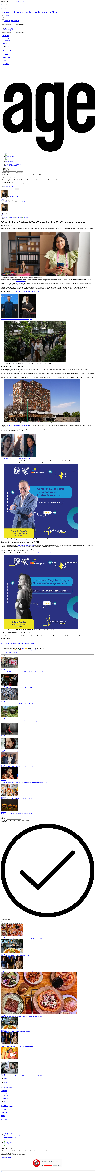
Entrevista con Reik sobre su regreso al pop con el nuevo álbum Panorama (18, 766)
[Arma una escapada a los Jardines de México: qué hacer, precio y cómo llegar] (9, 717)
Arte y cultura (8, 47)
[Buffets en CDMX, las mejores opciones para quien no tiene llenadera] (9, 795)
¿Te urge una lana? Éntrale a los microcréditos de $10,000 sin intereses (17, 643)
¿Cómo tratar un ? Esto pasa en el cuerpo (14, 1061)
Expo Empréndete (20, 281)
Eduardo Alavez (14, 196)
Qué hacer (6, 43)
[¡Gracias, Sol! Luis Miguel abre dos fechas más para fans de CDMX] (9, 685)
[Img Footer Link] (5, 1130)
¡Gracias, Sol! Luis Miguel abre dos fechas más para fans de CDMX (17, 687)
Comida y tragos (8, 51)
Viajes (4, 61)
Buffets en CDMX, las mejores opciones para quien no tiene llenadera (17, 798)
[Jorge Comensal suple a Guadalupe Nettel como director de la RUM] (9, 749)
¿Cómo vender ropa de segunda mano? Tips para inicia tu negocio (26, 291)
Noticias (5, 36)
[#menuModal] (3, 17)
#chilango (23, 650)
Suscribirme (19, 172)
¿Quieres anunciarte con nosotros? (13, 164)
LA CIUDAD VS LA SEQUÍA (19, 1)
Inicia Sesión (6, 15)
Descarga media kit (9, 161)
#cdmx (22, 648)
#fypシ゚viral (33, 650)
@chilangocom (7, 646)
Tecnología (8, 38)
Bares (6, 54)
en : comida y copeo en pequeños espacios (15, 955)
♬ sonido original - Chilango (10, 652)
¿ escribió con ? (16, 319)
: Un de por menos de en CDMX (22, 938)
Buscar (16, 189)
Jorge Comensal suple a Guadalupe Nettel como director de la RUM (17, 751)
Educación (7, 40)
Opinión (5, 64)
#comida (28, 650)
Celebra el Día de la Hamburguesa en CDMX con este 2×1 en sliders (17, 813)
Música (7, 46)
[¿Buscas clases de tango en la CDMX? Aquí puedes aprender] (9, 734)
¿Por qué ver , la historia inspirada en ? (17, 971)
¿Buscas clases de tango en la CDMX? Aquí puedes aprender (15, 737)
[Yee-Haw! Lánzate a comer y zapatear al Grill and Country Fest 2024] (9, 700)
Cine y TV (6, 57)
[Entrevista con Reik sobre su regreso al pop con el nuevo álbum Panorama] (9, 763)
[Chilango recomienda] (12, 936)
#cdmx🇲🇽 (18, 650)
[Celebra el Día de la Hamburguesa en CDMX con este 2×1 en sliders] (9, 810)
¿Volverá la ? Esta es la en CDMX (21, 1075)
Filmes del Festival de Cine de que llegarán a (16, 458)
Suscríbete (7, 163)
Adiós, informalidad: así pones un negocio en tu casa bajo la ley (15, 640)
